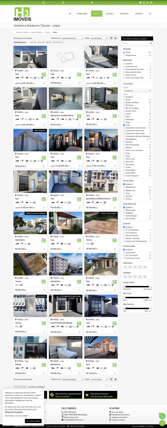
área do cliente (117, 412)
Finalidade (127, 49)
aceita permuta (138, 66)
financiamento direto (138, 72)
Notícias (124, 13)
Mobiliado (138, 213)
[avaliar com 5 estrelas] (25, 386)
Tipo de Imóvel (128, 181)
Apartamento (138, 187)
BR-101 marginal (138, 108)
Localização (128, 84)
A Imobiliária (81, 13)
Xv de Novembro (138, 176)
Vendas (96, 13)
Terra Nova (138, 164)
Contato (138, 13)
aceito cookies (34, 421)
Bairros (125, 94)
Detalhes (126, 224)
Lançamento (138, 252)
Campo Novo (138, 111)
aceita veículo (138, 75)
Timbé (138, 167)
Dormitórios (128, 263)
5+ (145, 267)
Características (129, 204)
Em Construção (138, 255)
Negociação (127, 60)
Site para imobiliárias (139, 426)
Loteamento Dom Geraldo (138, 128)
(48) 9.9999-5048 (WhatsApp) (75, 415)
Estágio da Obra (129, 246)
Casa (138, 193)
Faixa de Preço (128, 282)
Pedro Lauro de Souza (138, 150)
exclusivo (138, 64)
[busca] (150, 14)
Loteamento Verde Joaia (138, 133)
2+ (130, 267)
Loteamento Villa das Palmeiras (138, 136)
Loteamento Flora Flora (138, 131)
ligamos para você (71, 417)
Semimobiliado (138, 216)
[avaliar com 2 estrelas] (17, 386)
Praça (138, 153)
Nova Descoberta (138, 145)
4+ (140, 267)
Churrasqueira (138, 233)
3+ (135, 267)
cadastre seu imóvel (119, 417)
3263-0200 (50, 3)
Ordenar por (56, 38)
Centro (138, 114)
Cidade (125, 87)
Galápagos (138, 119)
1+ (125, 267)
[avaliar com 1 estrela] (15, 386)
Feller (138, 117)
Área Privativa (128, 304)
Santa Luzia (138, 159)
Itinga (138, 122)
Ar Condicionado (138, 230)
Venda (138, 52)
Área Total (127, 293)
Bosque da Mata (138, 102)
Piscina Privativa (138, 235)
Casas (138, 190)
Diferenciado (138, 210)
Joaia (138, 125)
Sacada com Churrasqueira (138, 241)
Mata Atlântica (137, 139)
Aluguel (109, 13)
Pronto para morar (138, 258)
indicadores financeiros (120, 415)
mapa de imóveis (118, 420)
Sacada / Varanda (138, 238)
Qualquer (129, 97)
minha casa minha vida (138, 78)
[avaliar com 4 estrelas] (23, 386)
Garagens (127, 273)
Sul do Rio (138, 162)
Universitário (138, 170)
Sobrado (138, 196)
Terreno (138, 199)
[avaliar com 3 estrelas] (20, 386)
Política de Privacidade (76, 426)
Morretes (138, 142)
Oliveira (138, 148)
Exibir (87, 38)
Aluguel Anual (138, 55)
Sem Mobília (138, 219)
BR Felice (138, 105)
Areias (138, 100)
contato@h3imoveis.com (73, 420)
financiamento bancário (138, 69)
